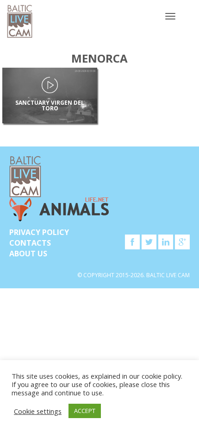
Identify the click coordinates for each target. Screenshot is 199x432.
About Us (28, 253)
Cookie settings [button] (38, 411)
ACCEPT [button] (84, 411)
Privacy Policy (39, 232)
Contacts (30, 243)
